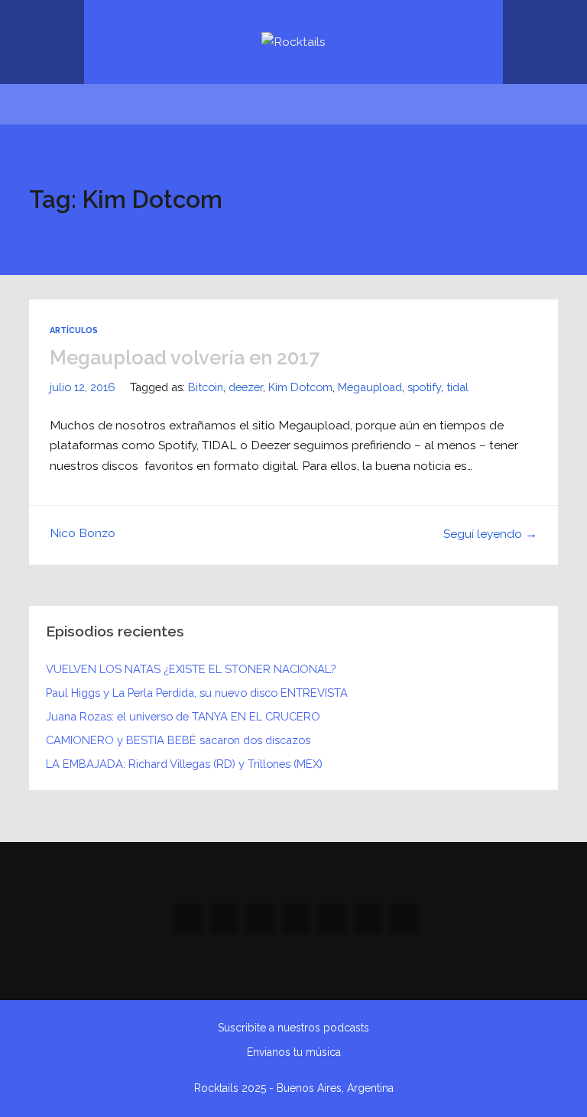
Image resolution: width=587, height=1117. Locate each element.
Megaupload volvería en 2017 (184, 357)
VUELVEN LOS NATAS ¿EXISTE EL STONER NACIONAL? (191, 668)
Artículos (74, 330)
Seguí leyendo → (490, 533)
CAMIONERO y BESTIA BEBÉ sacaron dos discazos (178, 739)
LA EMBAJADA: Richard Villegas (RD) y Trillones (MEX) (184, 763)
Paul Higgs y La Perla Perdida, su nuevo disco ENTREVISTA (197, 692)
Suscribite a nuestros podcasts (293, 1027)
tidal (457, 386)
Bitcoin (205, 386)
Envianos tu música (294, 1052)
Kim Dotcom (300, 386)
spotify (424, 386)
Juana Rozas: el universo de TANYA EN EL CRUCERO (183, 716)
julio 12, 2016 (82, 386)
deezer (246, 386)
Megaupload (370, 386)
